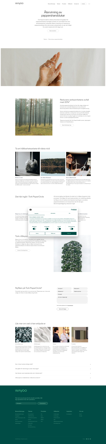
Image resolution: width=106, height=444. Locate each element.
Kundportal (76, 3)
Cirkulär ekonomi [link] (57, 417)
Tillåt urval (53, 233)
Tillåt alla (69, 233)
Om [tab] (69, 213)
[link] (19, 4)
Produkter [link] (43, 411)
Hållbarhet (70, 3)
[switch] (46, 229)
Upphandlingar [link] (18, 423)
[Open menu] (89, 4)
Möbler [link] (42, 419)
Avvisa (37, 233)
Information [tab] (53, 213)
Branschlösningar (51, 3)
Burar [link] (42, 415)
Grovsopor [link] (30, 425)
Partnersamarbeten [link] (18, 421)
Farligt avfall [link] (30, 423)
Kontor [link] (16, 419)
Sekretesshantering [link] (31, 426)
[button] (83, 4)
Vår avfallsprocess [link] (57, 423)
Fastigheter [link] (17, 415)
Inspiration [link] (69, 411)
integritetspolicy (70, 305)
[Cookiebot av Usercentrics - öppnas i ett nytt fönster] (72, 210)
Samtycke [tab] (36, 213)
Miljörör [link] (42, 417)
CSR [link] (54, 419)
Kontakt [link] (80, 415)
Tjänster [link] (30, 411)
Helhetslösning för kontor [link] (32, 421)
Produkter (64, 3)
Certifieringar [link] (56, 415)
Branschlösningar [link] (19, 411)
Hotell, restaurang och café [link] (20, 417)
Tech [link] (42, 421)
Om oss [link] (81, 411)
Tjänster (58, 3)
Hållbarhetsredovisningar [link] (58, 421)
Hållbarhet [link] (56, 411)
